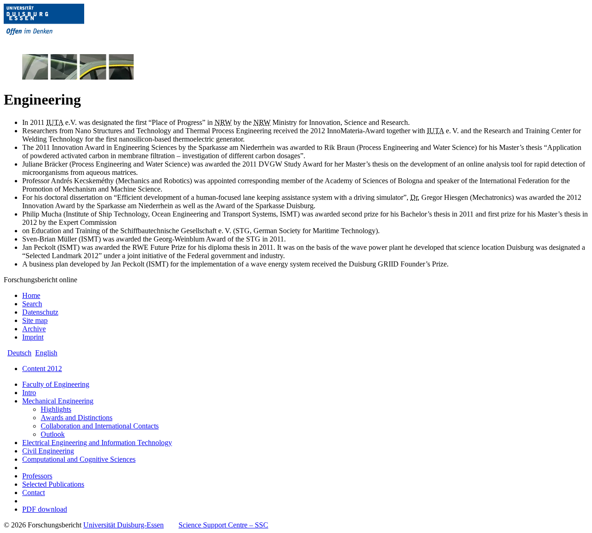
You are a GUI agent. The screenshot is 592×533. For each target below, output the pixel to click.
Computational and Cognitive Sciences (79, 459)
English (46, 353)
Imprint (32, 337)
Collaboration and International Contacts (100, 426)
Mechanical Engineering (57, 401)
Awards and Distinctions (76, 417)
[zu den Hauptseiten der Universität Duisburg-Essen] (57, 42)
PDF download (44, 509)
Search (32, 304)
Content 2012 (42, 368)
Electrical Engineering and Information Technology (97, 442)
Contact (33, 492)
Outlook (53, 434)
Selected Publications (53, 484)
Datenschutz (40, 312)
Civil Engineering (48, 451)
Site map (35, 320)
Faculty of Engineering (55, 384)
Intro (29, 393)
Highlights (56, 409)
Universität (123, 525)
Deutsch (19, 353)
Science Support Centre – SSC (223, 525)
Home (31, 295)
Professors (37, 476)
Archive (34, 329)
